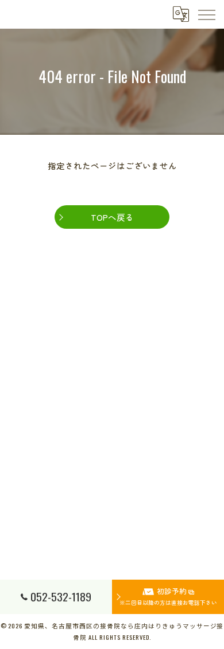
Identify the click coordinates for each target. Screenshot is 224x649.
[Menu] (206, 14)
